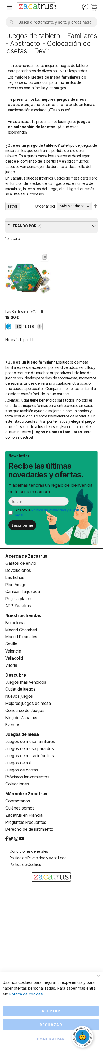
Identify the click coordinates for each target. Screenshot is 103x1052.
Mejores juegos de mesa (28, 703)
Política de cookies (26, 993)
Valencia (13, 651)
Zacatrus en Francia (24, 815)
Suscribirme (22, 525)
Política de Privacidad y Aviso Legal (38, 858)
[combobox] (51, 22)
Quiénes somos (20, 808)
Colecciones (17, 784)
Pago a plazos (18, 598)
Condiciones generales (29, 851)
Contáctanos (17, 800)
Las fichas (14, 577)
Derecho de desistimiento (29, 829)
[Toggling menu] (9, 7)
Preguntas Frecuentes (25, 822)
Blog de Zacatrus (21, 717)
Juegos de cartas (21, 770)
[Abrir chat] (83, 1037)
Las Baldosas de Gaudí (24, 311)
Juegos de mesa (22, 734)
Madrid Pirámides (21, 636)
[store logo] (36, 7)
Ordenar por (45, 206)
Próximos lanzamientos (27, 776)
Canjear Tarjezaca (22, 591)
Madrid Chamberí (21, 629)
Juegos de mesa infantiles (29, 755)
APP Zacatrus (18, 605)
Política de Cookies (25, 864)
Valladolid (14, 658)
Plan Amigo (15, 584)
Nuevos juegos (19, 696)
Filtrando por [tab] (22, 226)
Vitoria (11, 665)
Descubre (15, 675)
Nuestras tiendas (23, 615)
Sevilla (11, 643)
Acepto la (48, 512)
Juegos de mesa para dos (29, 748)
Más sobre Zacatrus (26, 793)
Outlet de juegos (20, 689)
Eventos (12, 724)
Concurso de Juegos (24, 710)
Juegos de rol (18, 762)
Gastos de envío (20, 563)
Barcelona (15, 622)
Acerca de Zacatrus (26, 556)
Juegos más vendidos (25, 682)
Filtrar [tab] (12, 206)
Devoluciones (18, 570)
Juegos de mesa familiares (30, 741)
